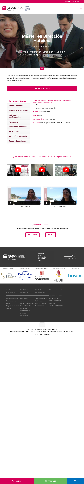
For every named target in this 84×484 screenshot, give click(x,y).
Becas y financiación (17, 141)
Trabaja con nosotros (56, 305)
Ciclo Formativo (11, 301)
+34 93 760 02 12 (72, 2)
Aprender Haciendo (55, 296)
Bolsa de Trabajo (40, 303)
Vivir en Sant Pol (25, 306)
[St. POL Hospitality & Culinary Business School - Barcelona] (16, 8)
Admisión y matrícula (18, 136)
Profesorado (14, 131)
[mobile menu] (80, 8)
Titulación (13, 122)
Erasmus (23, 313)
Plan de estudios (16, 106)
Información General (18, 101)
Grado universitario (12, 298)
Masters (8, 303)
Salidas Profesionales (18, 110)
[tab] (18, 101)
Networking (24, 315)
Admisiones (24, 301)
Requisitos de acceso (18, 127)
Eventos (52, 303)
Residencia (24, 298)
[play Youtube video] (18, 170)
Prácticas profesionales (15, 116)
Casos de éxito (39, 306)
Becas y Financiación (27, 303)
